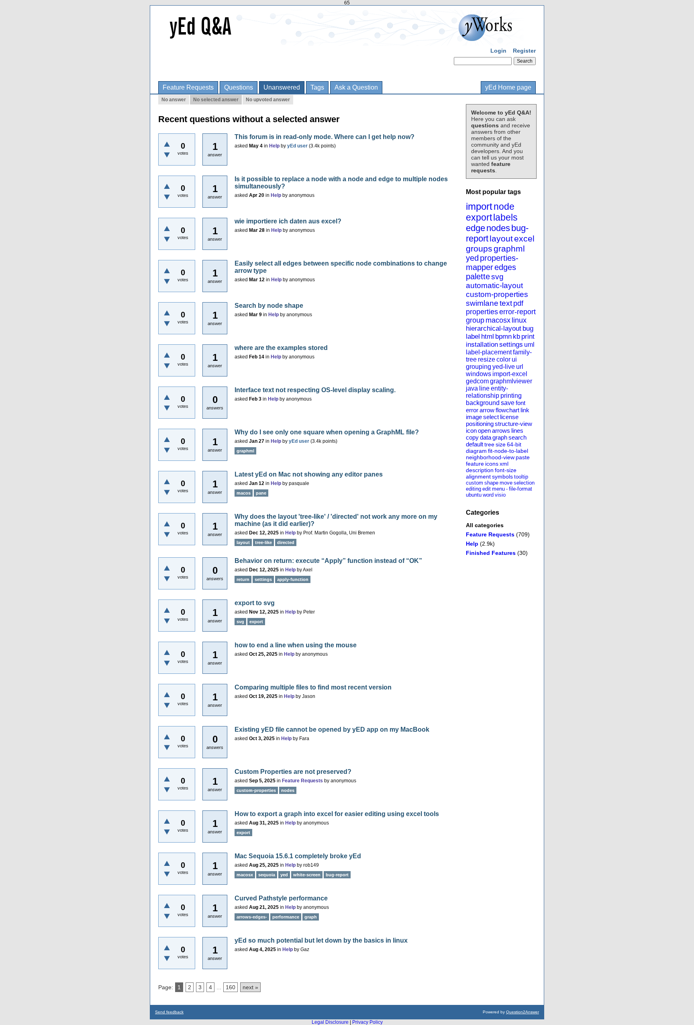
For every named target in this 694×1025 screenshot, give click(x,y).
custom (474, 483)
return (243, 579)
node (504, 206)
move (506, 483)
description (480, 470)
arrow (487, 410)
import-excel (509, 373)
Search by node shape (269, 305)
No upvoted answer (268, 99)
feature (475, 463)
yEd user (297, 146)
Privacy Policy (367, 1022)
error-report (517, 312)
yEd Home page (508, 87)
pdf (518, 303)
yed (472, 258)
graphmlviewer (511, 381)
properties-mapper (492, 263)
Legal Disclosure (330, 1022)
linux (519, 320)
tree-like (263, 542)
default (474, 444)
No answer (173, 99)
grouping (478, 366)
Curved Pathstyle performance (281, 898)
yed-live (503, 366)
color (503, 359)
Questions (238, 87)
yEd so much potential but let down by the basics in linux (321, 940)
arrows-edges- (252, 917)
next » (250, 987)
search (517, 437)
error (472, 410)
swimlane (482, 303)
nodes (498, 228)
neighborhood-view (490, 457)
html (487, 336)
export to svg (255, 602)
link (524, 410)
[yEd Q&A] (341, 40)
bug (528, 328)
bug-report (337, 874)
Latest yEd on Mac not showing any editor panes (309, 474)
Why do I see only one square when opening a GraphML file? (327, 432)
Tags (317, 87)
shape (491, 483)
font (520, 402)
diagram (476, 451)
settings (511, 344)
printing (511, 395)
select (491, 416)
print (528, 336)
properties (482, 312)
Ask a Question (356, 87)
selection (524, 483)
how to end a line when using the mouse (296, 645)
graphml (509, 248)
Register (524, 50)
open (484, 430)
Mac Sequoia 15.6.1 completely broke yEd (298, 856)
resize (486, 359)
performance (285, 917)
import (479, 206)
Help (472, 543)
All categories (485, 525)
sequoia (266, 874)
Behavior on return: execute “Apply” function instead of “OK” (328, 560)
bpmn (503, 336)
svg (497, 276)
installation (482, 344)
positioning (480, 423)
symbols (502, 476)
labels (505, 217)
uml (529, 344)
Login (498, 50)
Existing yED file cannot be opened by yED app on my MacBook (332, 729)
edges (505, 267)
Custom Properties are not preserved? (293, 771)
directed (285, 542)
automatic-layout (494, 285)
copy (472, 437)
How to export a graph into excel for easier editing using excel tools (337, 813)
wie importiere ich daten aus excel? (288, 221)
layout (501, 238)
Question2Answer (522, 1012)
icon (471, 430)
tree (489, 444)
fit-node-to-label (508, 451)
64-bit (514, 444)
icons (491, 463)
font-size (505, 470)
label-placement (489, 352)
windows (478, 373)
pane (261, 493)
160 (230, 987)
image (474, 416)
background (483, 402)
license (509, 416)
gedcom (477, 381)
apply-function (292, 579)
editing (473, 489)
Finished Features (491, 553)
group (475, 320)
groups (479, 248)
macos (244, 493)
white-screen (306, 874)
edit (486, 489)
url (519, 366)
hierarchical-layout (493, 328)
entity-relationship (487, 392)
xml (504, 463)
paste (523, 457)
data (485, 437)
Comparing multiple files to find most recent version (313, 687)
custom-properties (497, 294)
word (488, 495)
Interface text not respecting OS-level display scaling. (315, 390)
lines (517, 430)
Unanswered (281, 87)
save (507, 402)
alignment (478, 476)
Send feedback (169, 1012)
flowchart (507, 410)
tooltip (521, 477)
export (479, 217)
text (506, 303)
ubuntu (474, 495)
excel (524, 238)
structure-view (513, 423)
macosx (498, 320)
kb (516, 336)
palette (478, 276)
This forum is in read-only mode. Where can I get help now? (324, 136)
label (473, 336)
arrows (501, 430)
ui (514, 359)
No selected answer (216, 99)
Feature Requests (188, 87)
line (484, 388)
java (472, 388)
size (501, 444)
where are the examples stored (281, 347)
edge (475, 228)
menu (498, 489)
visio (500, 495)
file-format (520, 489)
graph (499, 437)
